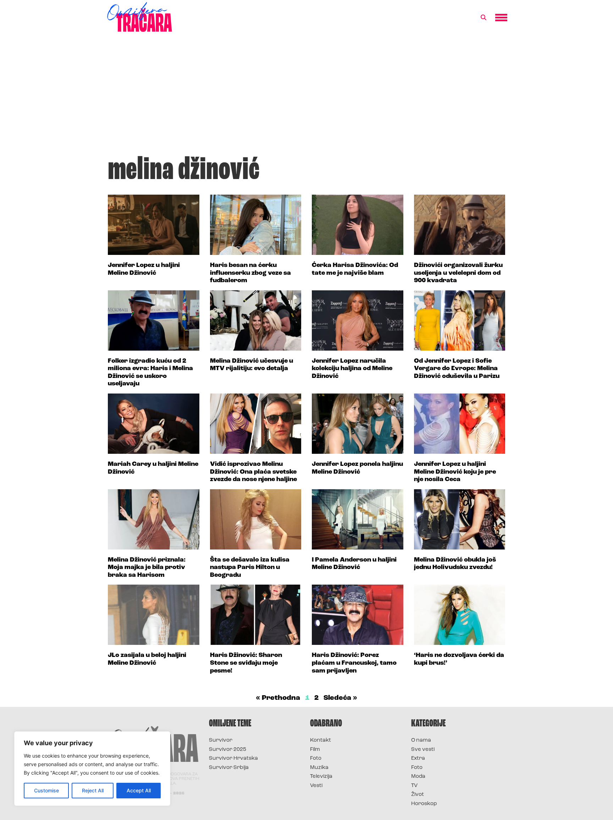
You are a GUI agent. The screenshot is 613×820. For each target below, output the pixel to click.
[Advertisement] (306, 97)
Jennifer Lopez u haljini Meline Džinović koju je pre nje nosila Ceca (455, 472)
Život (417, 794)
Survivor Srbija (229, 767)
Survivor (220, 740)
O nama (421, 740)
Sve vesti (423, 749)
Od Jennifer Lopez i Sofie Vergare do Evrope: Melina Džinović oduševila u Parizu (456, 369)
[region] (92, 768)
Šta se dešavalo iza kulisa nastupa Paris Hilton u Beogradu (249, 568)
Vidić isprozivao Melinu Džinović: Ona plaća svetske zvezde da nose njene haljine (253, 472)
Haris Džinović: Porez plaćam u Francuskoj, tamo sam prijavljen (354, 663)
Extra (418, 758)
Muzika (319, 767)
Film (315, 749)
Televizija (321, 776)
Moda (418, 776)
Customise (46, 790)
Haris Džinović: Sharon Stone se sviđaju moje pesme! (246, 663)
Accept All (139, 790)
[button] (483, 18)
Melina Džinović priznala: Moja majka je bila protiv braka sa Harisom (147, 568)
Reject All (93, 790)
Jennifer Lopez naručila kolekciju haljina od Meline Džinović (352, 369)
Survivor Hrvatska (233, 758)
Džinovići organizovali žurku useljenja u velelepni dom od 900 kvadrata (458, 273)
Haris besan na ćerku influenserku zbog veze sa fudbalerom (250, 273)
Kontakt (320, 740)
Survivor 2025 (227, 749)
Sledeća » (340, 698)
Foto (315, 758)
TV (414, 785)
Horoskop (424, 804)
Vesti (316, 785)
